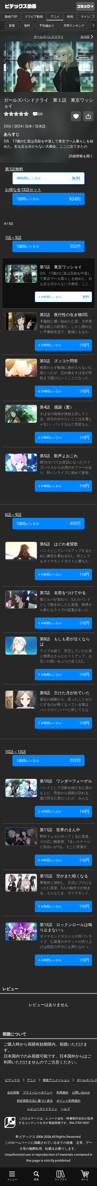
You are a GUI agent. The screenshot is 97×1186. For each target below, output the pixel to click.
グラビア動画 (34, 16)
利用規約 (62, 1092)
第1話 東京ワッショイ (61, 267)
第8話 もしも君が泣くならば (65, 642)
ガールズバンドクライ (48, 37)
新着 (12, 25)
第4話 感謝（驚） (57, 407)
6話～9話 (13, 514)
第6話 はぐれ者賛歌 (59, 544)
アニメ (54, 16)
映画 (70, 16)
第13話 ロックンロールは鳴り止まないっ (66, 927)
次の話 (85, 37)
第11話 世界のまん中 (60, 829)
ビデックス (12, 1080)
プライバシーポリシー (38, 1092)
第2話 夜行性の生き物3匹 (64, 314)
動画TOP (11, 16)
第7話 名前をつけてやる (63, 592)
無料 (27, 25)
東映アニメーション (56, 1080)
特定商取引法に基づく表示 (35, 1101)
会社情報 (13, 1092)
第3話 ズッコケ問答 (59, 361)
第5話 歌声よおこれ (59, 455)
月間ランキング (73, 25)
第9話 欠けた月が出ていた (65, 693)
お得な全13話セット (23, 189)
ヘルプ (65, 1109)
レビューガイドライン (42, 1109)
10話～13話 (15, 751)
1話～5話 (13, 237)
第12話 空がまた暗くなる (64, 876)
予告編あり (46, 25)
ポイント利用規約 (68, 1101)
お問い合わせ (81, 1092)
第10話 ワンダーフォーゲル (66, 781)
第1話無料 (14, 169)
